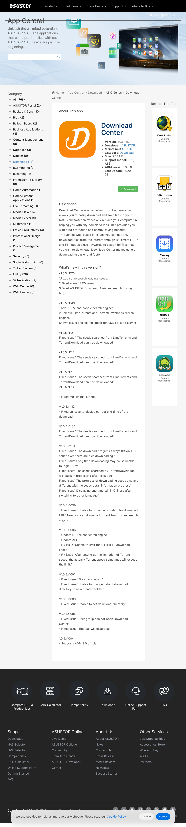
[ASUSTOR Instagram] (140, 809)
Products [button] (51, 6)
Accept (163, 816)
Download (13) (23, 162)
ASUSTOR (128, 145)
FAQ (10, 779)
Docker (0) (20, 156)
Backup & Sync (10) (26, 111)
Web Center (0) (23, 286)
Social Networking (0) (28, 262)
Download (95, 92)
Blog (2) (18, 117)
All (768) (19, 99)
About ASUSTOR (107, 738)
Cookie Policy (117, 816)
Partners (145, 762)
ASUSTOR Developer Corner (66, 764)
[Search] (174, 15)
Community (60, 750)
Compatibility (17, 756)
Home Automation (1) (28, 190)
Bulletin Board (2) (25, 123)
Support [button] (118, 6)
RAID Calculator (18, 762)
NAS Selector (17, 744)
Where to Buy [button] (141, 6)
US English (160, 15)
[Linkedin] (124, 809)
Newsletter (103, 767)
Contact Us (103, 750)
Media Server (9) (24, 218)
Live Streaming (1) (25, 206)
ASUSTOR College (64, 744)
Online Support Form (22, 767)
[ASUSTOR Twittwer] (148, 809)
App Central (76, 92)
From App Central (64, 756)
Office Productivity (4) (28, 230)
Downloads (15, 738)
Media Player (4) (24, 212)
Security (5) (21, 256)
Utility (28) (20, 274)
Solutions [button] (72, 6)
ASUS (144, 756)
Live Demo (59, 738)
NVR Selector (17, 750)
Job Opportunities (152, 738)
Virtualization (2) (24, 280)
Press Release (105, 756)
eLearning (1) (22, 173)
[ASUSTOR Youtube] (164, 809)
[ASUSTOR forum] (173, 809)
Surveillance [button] (95, 6)
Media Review (105, 762)
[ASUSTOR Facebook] (132, 809)
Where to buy (149, 750)
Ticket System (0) (25, 268)
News (99, 744)
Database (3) (22, 150)
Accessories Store (152, 744)
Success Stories (107, 773)
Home (59, 92)
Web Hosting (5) (24, 292)
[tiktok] (115, 809)
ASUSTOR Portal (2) (27, 105)
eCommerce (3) (24, 168)
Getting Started (18, 773)
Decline (146, 816)
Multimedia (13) (23, 224)
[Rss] (156, 809)
